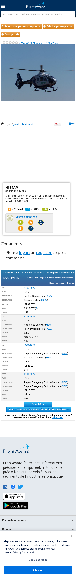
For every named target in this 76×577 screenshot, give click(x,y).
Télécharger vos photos (59, 26)
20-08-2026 (29, 288)
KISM (48, 325)
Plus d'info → (38, 404)
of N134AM (16, 209)
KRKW (44, 300)
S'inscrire (57, 417)
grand (16, 124)
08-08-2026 (29, 374)
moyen (7, 124)
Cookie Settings (38, 559)
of (33, 209)
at (50, 209)
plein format (27, 124)
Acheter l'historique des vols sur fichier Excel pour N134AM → (39, 409)
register (44, 252)
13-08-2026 (29, 345)
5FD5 (64, 353)
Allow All (38, 570)
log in (24, 252)
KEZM (50, 296)
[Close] (72, 536)
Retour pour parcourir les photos (22, 26)
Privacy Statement (23, 552)
